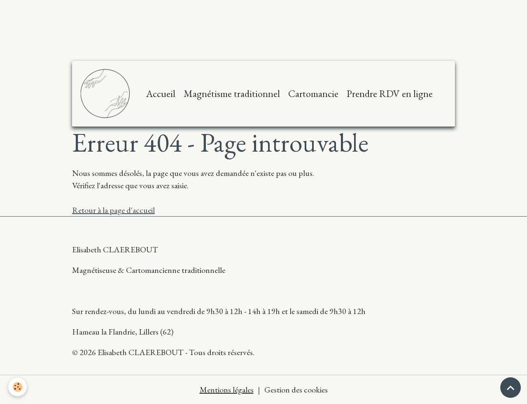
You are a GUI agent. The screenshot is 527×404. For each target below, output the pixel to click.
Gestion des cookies (296, 389)
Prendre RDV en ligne (390, 93)
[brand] (107, 93)
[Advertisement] (150, 18)
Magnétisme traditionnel (232, 93)
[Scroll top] (510, 387)
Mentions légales (227, 389)
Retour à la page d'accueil (113, 210)
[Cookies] (17, 387)
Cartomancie (313, 93)
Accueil (160, 93)
